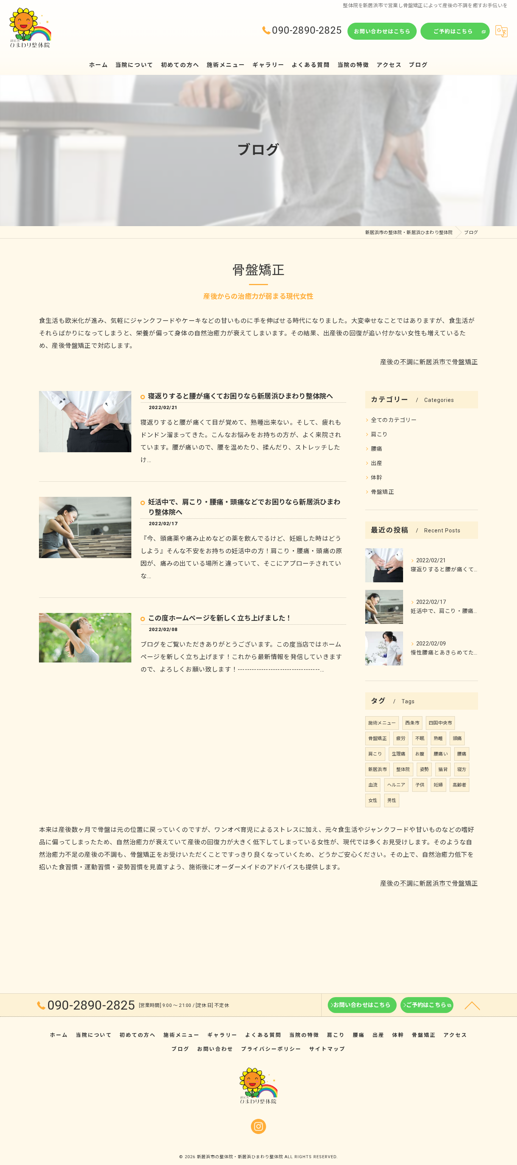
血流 (372, 785)
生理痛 (399, 754)
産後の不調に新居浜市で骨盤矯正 (429, 362)
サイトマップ (327, 1049)
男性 (391, 800)
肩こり (379, 434)
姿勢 (424, 769)
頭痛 (457, 738)
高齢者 (460, 785)
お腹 (419, 754)
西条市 (412, 723)
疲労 (400, 738)
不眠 (419, 738)
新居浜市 (377, 769)
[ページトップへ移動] (472, 1005)
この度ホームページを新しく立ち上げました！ (220, 618)
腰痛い (441, 754)
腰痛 (376, 449)
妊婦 (438, 785)
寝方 (461, 769)
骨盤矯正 (382, 492)
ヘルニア (396, 785)
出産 (376, 463)
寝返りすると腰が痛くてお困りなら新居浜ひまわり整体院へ (240, 396)
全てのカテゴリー (394, 420)
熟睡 (438, 738)
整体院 (403, 769)
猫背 (442, 769)
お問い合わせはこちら (382, 31)
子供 (419, 785)
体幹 (376, 478)
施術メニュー (382, 723)
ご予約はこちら (453, 31)
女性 (372, 800)
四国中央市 (440, 723)
